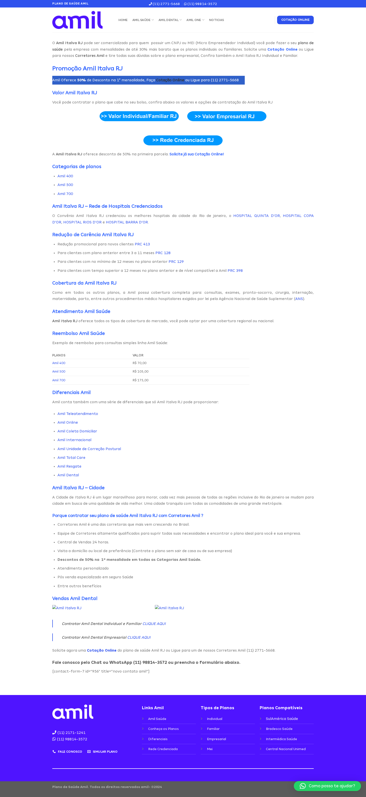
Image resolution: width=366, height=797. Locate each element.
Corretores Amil (89, 56)
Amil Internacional (74, 440)
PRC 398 (235, 271)
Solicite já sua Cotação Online (196, 154)
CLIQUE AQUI (154, 624)
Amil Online (68, 422)
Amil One (193, 20)
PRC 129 (176, 262)
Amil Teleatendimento (78, 414)
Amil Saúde (141, 20)
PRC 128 (163, 253)
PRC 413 (142, 244)
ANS (299, 299)
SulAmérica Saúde (282, 719)
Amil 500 (65, 185)
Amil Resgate (69, 466)
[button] (327, 786)
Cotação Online (170, 80)
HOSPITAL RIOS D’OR (82, 222)
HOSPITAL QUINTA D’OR (256, 216)
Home (123, 20)
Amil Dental (169, 20)
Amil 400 (65, 176)
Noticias (216, 20)
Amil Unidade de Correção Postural (89, 449)
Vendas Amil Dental (74, 598)
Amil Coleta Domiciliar (77, 431)
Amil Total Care (71, 458)
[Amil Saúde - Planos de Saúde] (80, 19)
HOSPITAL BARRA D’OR (127, 222)
